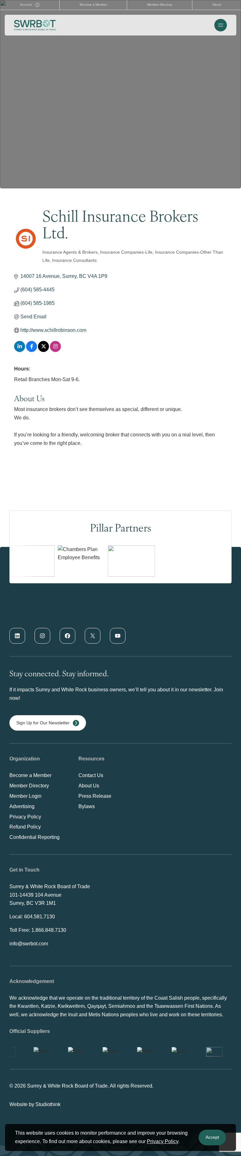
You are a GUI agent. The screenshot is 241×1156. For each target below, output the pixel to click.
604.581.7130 (39, 916)
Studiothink (48, 1104)
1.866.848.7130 (48, 930)
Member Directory (159, 4)
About (216, 4)
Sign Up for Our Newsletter (43, 722)
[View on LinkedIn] (19, 350)
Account (26, 4)
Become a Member (93, 4)
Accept (212, 1137)
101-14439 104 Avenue (35, 895)
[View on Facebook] (31, 350)
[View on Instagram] (55, 350)
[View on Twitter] (43, 350)
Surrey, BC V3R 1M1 (32, 903)
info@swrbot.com (28, 943)
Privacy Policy (162, 1141)
